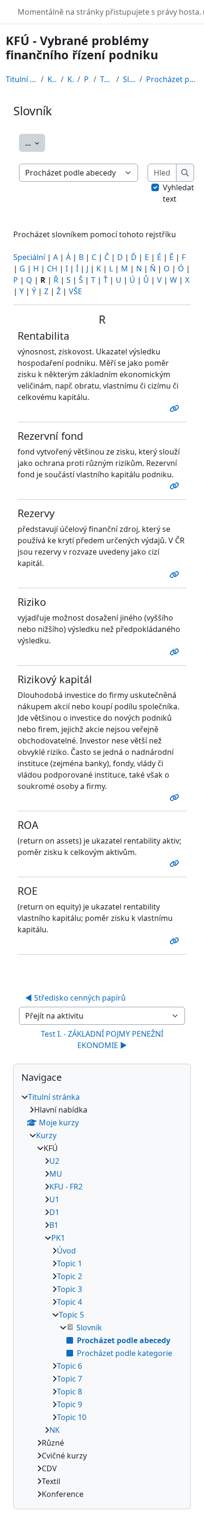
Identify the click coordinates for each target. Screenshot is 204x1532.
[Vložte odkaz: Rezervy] (176, 574)
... (35, 142)
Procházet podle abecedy (172, 79)
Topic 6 (69, 1366)
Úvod (66, 1250)
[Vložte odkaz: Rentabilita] (176, 408)
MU (55, 1174)
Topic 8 (69, 1391)
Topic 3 (69, 1289)
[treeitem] (102, 1295)
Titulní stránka (21, 79)
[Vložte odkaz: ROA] (176, 863)
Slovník (129, 79)
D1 (54, 1212)
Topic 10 (71, 1417)
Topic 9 (69, 1404)
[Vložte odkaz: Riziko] (176, 652)
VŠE (75, 291)
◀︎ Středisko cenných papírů (75, 998)
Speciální (29, 257)
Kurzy (52, 79)
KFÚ (70, 79)
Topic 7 (69, 1379)
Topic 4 (69, 1302)
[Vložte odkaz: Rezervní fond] (176, 486)
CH (52, 268)
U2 (54, 1161)
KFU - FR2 (66, 1186)
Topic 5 (106, 79)
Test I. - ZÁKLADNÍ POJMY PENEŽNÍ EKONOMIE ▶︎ (103, 1039)
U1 (54, 1199)
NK (54, 1430)
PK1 (87, 79)
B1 (53, 1225)
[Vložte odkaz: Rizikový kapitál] (176, 797)
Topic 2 (69, 1276)
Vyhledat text (178, 193)
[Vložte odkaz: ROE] (176, 941)
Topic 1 (69, 1263)
